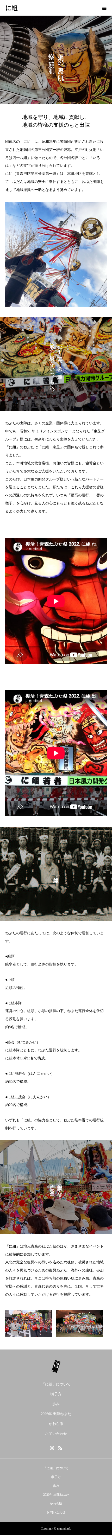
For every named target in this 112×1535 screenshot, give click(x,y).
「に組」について (56, 1384)
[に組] (56, 1366)
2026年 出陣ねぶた (56, 1414)
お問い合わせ (56, 1434)
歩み (56, 1404)
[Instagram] (51, 1447)
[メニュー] (104, 8)
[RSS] (60, 1447)
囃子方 (56, 1394)
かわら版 (56, 1424)
